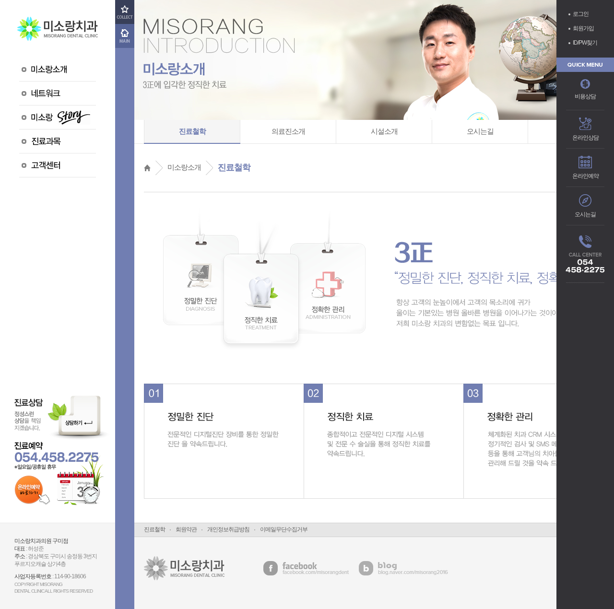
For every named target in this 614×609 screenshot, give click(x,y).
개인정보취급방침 (228, 529)
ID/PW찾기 (585, 42)
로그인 (581, 14)
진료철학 (154, 529)
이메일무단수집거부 (283, 529)
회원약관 (186, 529)
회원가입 (583, 28)
